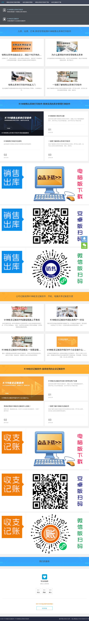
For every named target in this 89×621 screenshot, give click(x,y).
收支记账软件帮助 (28, 2)
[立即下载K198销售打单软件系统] (44, 183)
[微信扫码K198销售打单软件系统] (44, 268)
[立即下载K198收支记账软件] (44, 448)
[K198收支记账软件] (44, 19)
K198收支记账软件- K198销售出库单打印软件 (16, 619)
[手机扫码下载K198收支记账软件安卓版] (44, 491)
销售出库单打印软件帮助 (13, 2)
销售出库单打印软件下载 (42, 2)
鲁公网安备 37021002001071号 (80, 619)
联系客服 (44, 608)
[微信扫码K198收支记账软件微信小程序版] (44, 533)
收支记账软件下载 (56, 2)
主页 (2, 2)
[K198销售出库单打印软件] (44, 10)
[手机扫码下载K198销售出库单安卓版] (44, 226)
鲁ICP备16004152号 (64, 619)
